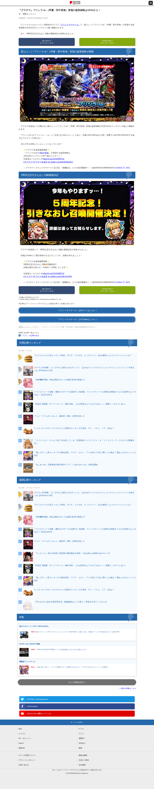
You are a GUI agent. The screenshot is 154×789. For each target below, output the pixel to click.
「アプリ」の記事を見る (30, 335)
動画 (80, 748)
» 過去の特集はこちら (128, 688)
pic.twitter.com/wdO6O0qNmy (60, 162)
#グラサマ (27, 162)
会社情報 (82, 765)
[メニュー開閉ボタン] (151, 3)
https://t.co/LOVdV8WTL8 (53, 159)
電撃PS (81, 738)
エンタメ (22, 733)
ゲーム (81, 729)
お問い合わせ (24, 765)
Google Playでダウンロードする (107, 42)
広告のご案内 (84, 760)
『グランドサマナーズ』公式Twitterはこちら (76, 319)
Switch (21, 743)
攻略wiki (22, 748)
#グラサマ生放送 (40, 162)
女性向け (82, 743)
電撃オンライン (24, 327)
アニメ (81, 733)
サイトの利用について (27, 755)
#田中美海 (43, 153)
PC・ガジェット (25, 738)
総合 (20, 729)
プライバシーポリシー (27, 760)
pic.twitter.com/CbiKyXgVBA (60, 276)
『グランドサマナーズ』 (69, 25)
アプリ (35, 327)
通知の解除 (83, 755)
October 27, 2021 (122, 168)
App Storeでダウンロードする (46, 42)
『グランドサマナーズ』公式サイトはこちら (76, 310)
